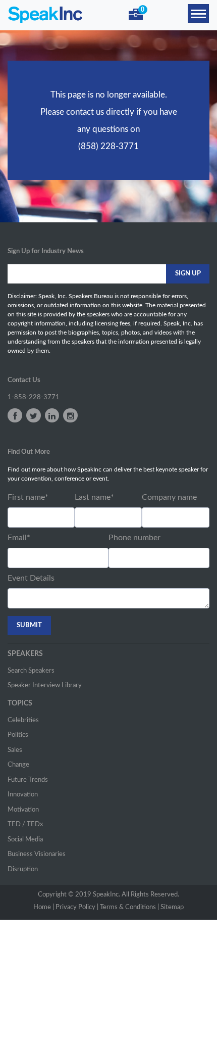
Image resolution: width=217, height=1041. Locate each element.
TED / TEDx (25, 824)
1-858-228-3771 (34, 397)
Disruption (23, 869)
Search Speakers (31, 671)
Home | (43, 907)
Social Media (25, 839)
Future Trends (28, 780)
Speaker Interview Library (45, 685)
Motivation (23, 810)
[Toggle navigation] (198, 13)
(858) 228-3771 (108, 146)
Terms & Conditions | (129, 907)
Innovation (23, 794)
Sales (15, 750)
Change (18, 765)
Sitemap (172, 907)
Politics (18, 735)
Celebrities (23, 720)
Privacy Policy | (77, 907)
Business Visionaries (37, 854)
